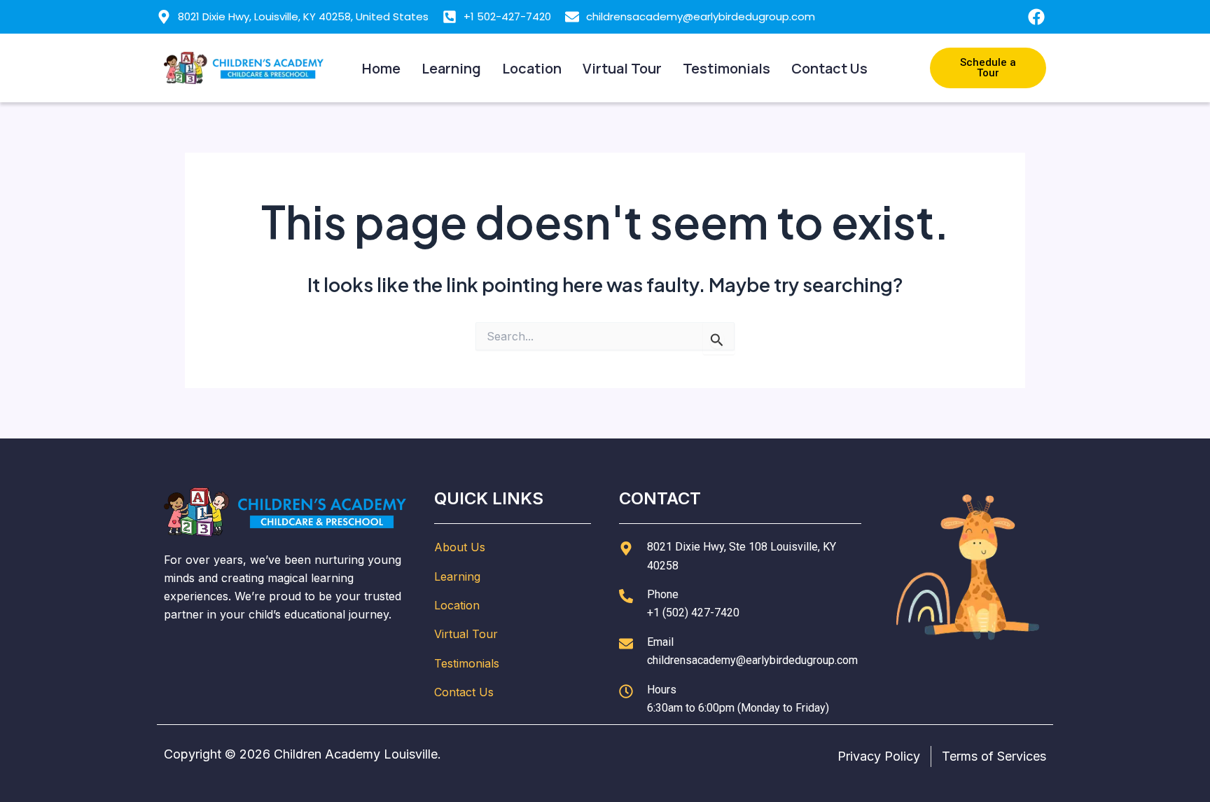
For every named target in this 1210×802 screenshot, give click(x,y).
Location (532, 68)
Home (381, 68)
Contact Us (829, 68)
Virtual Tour (622, 68)
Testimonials (726, 68)
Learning (451, 68)
